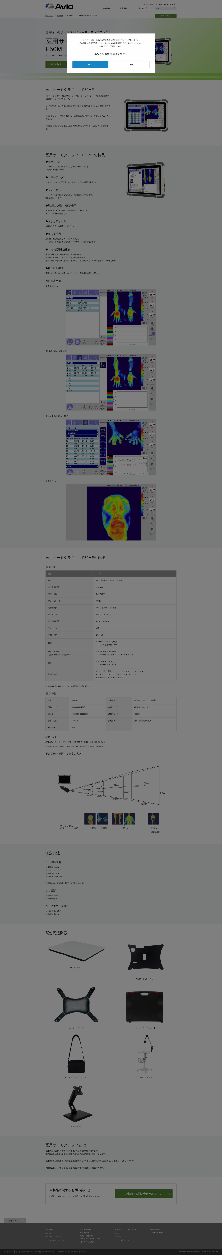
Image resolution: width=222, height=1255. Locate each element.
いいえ (131, 65)
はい (90, 65)
